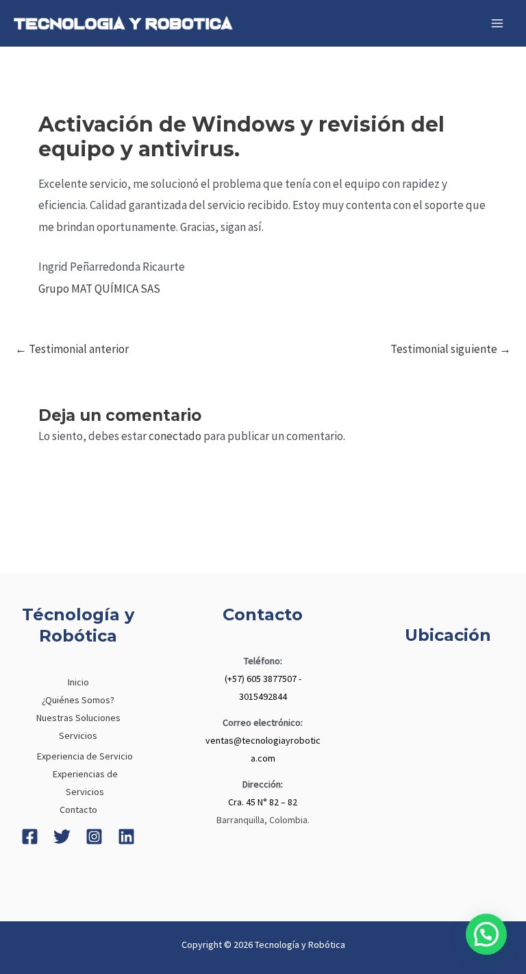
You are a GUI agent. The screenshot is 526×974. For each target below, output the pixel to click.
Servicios (78, 735)
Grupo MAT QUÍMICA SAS (99, 288)
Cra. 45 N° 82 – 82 (262, 802)
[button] (486, 934)
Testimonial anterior (72, 348)
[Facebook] (29, 836)
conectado (175, 435)
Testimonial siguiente (450, 348)
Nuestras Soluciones (78, 717)
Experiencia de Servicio (85, 756)
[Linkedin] (126, 836)
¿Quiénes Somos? (78, 700)
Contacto (78, 809)
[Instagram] (94, 836)
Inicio (78, 682)
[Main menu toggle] (497, 23)
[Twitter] (62, 836)
